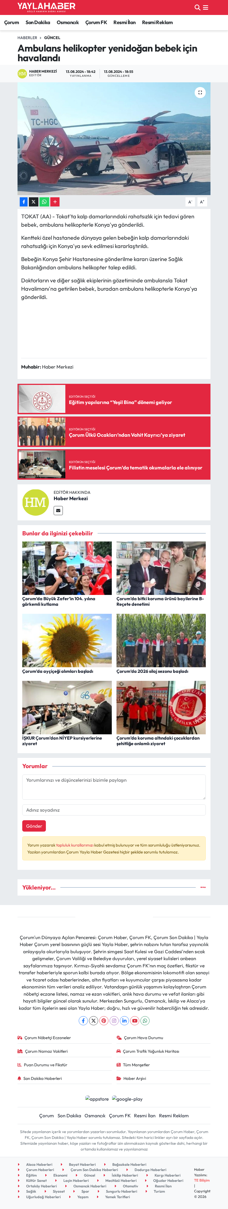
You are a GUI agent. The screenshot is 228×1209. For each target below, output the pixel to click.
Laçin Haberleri (76, 1180)
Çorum (11, 22)
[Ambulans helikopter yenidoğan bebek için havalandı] (114, 138)
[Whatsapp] (145, 1020)
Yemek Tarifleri (117, 1197)
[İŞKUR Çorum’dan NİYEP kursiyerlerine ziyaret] (67, 707)
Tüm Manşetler (136, 1064)
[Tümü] (203, 887)
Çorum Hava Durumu (143, 1037)
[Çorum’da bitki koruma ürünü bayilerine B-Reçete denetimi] (161, 568)
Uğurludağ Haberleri (43, 1197)
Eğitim (31, 1175)
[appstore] (97, 1098)
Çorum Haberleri (39, 1169)
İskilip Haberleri (124, 1175)
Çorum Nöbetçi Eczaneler (47, 1037)
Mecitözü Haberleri (121, 1180)
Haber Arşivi (134, 1078)
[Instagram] (114, 1020)
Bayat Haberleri (82, 1164)
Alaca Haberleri (38, 1164)
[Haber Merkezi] (35, 502)
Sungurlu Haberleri (121, 1191)
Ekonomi (60, 1175)
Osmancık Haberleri (89, 1186)
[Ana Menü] (205, 7)
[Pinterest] (103, 1020)
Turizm (159, 1191)
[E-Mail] (58, 510)
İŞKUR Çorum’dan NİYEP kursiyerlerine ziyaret (62, 740)
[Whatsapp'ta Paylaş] (44, 201)
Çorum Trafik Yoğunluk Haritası (151, 1051)
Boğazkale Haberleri (128, 1164)
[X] (93, 1020)
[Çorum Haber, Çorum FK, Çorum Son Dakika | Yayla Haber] (46, 7)
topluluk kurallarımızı (75, 845)
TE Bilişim (202, 1180)
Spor (85, 1191)
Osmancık (68, 22)
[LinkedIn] (124, 1020)
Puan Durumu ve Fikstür (45, 1064)
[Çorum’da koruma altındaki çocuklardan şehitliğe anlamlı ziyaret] (161, 707)
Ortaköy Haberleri (41, 1186)
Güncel (52, 37)
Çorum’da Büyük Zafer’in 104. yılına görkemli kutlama (58, 601)
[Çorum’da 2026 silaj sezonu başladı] (161, 640)
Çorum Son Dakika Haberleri (94, 1169)
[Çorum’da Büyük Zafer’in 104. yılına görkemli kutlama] (67, 568)
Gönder (34, 826)
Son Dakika (38, 22)
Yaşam (82, 1197)
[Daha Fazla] (55, 201)
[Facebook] (83, 1020)
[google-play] (127, 1098)
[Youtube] (134, 1020)
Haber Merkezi (71, 498)
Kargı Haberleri (167, 1175)
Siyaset (58, 1191)
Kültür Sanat (36, 1180)
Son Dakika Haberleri (42, 1078)
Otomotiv (130, 1186)
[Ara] (197, 7)
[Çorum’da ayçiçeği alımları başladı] (67, 640)
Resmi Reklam (157, 22)
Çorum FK (96, 22)
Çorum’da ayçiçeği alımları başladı (57, 671)
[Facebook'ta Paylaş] (24, 201)
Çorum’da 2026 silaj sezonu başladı (152, 671)
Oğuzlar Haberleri (167, 1180)
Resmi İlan (124, 22)
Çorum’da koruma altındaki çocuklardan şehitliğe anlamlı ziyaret (158, 740)
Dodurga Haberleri (150, 1169)
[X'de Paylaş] (33, 201)
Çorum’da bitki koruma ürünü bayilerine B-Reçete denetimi (160, 601)
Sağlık (30, 1191)
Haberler (27, 37)
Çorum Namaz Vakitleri (46, 1051)
